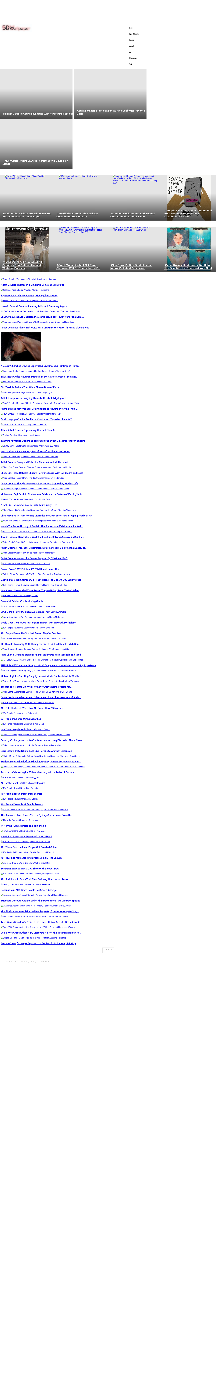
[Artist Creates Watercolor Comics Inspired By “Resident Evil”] (28, 552)
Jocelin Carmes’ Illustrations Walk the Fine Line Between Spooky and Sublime (42, 537)
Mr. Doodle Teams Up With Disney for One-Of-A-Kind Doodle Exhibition (39, 644)
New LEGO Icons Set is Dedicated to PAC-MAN (26, 836)
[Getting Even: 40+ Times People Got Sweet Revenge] (25, 884)
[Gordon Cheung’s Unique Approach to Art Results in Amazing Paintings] (33, 937)
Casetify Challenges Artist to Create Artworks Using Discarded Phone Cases (41, 740)
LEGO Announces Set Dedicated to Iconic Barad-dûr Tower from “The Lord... (42, 317)
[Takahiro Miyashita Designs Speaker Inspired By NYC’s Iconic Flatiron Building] (20, 435)
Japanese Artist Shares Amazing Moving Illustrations (29, 295)
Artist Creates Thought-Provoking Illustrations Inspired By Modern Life (39, 483)
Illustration (132, 57)
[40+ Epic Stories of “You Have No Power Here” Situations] (27, 702)
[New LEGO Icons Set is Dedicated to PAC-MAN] (23, 831)
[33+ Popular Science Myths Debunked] (19, 713)
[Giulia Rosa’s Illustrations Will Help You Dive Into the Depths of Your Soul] (163, 227)
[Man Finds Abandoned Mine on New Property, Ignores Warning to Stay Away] (35, 905)
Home (131, 27)
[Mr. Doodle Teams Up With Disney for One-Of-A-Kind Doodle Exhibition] (33, 638)
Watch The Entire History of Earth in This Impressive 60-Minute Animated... (42, 526)
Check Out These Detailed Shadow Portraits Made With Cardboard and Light (42, 473)
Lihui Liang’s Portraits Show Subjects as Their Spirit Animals (33, 612)
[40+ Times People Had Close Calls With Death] (22, 723)
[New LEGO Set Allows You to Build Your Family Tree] (25, 499)
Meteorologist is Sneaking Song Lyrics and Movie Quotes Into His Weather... (42, 676)
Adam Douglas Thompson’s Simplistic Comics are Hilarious (32, 285)
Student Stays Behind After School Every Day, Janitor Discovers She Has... (41, 761)
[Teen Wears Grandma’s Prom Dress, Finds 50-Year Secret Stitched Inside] (34, 916)
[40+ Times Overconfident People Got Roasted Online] (25, 841)
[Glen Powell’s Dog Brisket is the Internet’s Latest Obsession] (109, 227)
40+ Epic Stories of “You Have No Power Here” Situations (32, 708)
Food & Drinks (134, 33)
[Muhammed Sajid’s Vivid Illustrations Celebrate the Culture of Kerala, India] (35, 488)
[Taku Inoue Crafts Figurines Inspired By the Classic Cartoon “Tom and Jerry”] (35, 371)
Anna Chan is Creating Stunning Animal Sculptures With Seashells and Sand (41, 654)
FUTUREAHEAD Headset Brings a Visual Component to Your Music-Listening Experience (48, 665)
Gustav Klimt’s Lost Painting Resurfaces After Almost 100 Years (35, 451)
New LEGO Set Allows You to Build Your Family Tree (29, 505)
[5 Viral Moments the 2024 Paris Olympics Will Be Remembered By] (55, 227)
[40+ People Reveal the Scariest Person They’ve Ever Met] (27, 627)
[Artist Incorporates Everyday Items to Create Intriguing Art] (27, 392)
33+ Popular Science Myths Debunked (21, 719)
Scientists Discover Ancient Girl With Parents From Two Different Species (40, 900)
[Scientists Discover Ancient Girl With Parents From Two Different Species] (34, 895)
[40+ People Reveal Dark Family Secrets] (19, 798)
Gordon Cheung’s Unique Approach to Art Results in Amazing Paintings (38, 943)
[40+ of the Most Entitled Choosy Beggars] (20, 777)
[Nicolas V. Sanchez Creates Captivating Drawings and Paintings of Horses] (21, 360)
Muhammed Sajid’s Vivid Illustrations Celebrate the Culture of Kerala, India (42, 494)
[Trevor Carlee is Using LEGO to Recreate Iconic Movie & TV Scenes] (1, 120)
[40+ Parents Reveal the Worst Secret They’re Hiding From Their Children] (34, 585)
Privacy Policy (28, 961)
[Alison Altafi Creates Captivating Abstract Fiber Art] (24, 424)
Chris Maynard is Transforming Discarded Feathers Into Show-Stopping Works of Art (46, 515)
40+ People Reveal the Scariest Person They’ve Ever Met (31, 633)
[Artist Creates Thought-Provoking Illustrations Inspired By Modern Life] (32, 478)
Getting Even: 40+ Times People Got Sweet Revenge (28, 890)
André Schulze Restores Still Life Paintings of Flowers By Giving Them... (39, 408)
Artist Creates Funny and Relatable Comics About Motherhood (34, 462)
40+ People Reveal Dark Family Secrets (22, 804)
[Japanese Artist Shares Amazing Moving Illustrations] (25, 290)
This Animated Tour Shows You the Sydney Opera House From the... (37, 815)
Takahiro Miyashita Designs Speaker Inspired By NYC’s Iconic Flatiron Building (43, 440)
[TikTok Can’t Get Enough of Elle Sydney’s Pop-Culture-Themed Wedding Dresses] (1, 227)
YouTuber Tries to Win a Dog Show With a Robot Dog (29, 868)
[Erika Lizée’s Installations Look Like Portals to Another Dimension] (31, 745)
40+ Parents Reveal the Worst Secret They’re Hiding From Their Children (40, 590)
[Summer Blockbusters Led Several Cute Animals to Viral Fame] (109, 176)
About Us (11, 961)
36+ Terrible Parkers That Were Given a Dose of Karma (30, 387)
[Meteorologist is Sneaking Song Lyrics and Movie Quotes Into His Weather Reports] (38, 670)
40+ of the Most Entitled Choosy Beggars (23, 783)
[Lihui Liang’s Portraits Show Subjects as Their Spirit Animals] (28, 606)
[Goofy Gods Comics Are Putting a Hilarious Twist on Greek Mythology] (32, 617)
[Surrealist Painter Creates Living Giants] (19, 595)
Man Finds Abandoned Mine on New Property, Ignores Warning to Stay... (40, 911)
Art (130, 51)
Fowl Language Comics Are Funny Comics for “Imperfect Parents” (36, 419)
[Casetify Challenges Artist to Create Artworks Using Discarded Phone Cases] (35, 734)
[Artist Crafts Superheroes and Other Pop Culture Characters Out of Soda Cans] (36, 691)
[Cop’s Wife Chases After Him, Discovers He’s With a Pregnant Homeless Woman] (37, 927)
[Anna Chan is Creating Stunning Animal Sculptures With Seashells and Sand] (36, 649)
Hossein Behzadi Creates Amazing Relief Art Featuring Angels (34, 306)
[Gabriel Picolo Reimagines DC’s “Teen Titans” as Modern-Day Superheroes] (35, 574)
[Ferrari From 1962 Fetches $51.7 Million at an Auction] (25, 563)
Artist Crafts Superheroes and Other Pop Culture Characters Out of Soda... (41, 697)
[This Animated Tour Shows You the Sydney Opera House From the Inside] (34, 809)
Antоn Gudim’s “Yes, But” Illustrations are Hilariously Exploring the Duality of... (44, 547)
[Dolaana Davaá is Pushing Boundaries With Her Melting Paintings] (1, 69)
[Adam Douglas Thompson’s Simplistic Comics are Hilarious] (28, 279)
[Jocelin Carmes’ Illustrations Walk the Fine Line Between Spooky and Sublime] (36, 531)
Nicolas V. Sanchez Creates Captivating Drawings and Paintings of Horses (40, 366)
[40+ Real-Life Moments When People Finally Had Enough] (27, 852)
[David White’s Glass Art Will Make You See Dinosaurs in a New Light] (1, 176)
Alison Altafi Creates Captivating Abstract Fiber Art (28, 430)
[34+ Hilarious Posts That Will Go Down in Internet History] (55, 176)
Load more (108, 949)
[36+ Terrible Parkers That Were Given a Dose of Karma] (26, 381)
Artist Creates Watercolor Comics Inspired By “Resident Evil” (34, 558)
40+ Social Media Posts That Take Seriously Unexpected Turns (34, 879)
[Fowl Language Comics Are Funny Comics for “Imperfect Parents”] (31, 413)
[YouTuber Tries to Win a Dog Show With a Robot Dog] (25, 863)
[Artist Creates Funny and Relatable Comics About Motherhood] (29, 456)
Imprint (45, 961)
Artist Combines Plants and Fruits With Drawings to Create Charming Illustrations (45, 327)
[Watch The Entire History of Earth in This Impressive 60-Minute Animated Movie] (37, 520)
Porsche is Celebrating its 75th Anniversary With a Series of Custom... (38, 772)
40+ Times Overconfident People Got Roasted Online (29, 847)
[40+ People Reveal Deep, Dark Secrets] (19, 788)
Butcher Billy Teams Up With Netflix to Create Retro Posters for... (36, 686)
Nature (131, 39)
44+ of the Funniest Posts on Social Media (23, 825)
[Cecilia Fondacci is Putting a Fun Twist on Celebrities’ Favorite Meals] (75, 69)
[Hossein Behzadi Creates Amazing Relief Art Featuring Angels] (29, 300)
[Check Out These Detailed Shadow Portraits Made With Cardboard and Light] (36, 467)
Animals (131, 45)
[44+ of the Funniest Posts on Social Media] (20, 820)
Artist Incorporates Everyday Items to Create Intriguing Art (33, 398)
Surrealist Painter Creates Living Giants (22, 601)
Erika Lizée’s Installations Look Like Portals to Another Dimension (36, 751)
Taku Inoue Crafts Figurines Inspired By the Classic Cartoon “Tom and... (39, 376)
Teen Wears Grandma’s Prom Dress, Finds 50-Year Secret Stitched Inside (40, 922)
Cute (130, 63)
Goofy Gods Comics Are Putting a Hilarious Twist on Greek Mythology (38, 622)
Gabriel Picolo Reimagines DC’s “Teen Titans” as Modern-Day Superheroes (41, 580)
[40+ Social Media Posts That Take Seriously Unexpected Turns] (29, 873)
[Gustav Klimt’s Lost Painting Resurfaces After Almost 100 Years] (30, 445)
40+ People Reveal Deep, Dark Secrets (21, 793)
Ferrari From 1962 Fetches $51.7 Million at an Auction (30, 569)
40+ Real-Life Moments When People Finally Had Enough (31, 858)
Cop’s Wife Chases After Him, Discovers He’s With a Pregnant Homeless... (41, 932)
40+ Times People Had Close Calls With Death (25, 729)
